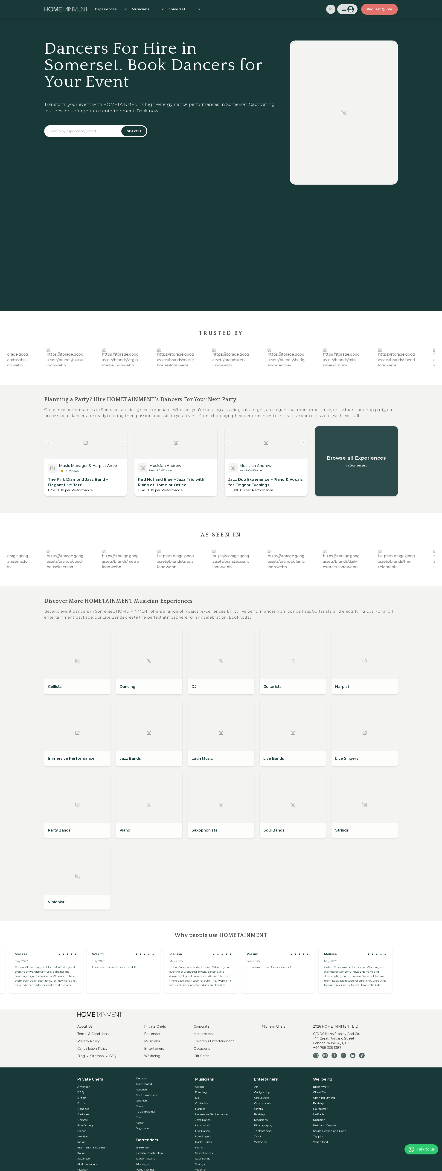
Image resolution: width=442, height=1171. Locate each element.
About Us (84, 1026)
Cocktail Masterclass (149, 1153)
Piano (199, 1147)
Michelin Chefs (273, 1026)
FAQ (112, 1056)
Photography (263, 1125)
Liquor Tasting (145, 1158)
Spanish (141, 1100)
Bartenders (153, 1034)
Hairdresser (320, 1108)
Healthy (82, 1136)
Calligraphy (262, 1092)
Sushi (139, 1106)
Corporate (201, 1026)
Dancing (201, 1092)
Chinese (82, 1120)
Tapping (318, 1136)
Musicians (152, 1041)
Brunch (82, 1103)
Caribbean (84, 1114)
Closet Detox (321, 1092)
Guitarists (201, 1103)
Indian (81, 1142)
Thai (139, 1117)
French (82, 1131)
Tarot (257, 1136)
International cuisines (91, 1147)
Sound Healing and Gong (329, 1131)
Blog (81, 1056)
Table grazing (145, 1111)
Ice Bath (318, 1114)
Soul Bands (202, 1158)
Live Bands (202, 1131)
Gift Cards (201, 1056)
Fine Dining (85, 1125)
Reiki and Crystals (325, 1125)
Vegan (140, 1122)
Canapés (83, 1108)
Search (134, 131)
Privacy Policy (88, 1041)
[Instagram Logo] (343, 1055)
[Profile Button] (347, 9)
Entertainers (154, 1048)
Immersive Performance (211, 1114)
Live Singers (203, 1136)
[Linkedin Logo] (352, 1055)
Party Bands (203, 1142)
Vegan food (320, 1142)
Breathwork (321, 1086)
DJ (197, 1097)
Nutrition (319, 1120)
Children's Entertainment (214, 1041)
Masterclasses (205, 1034)
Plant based (144, 1084)
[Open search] (330, 9)
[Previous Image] (48, 443)
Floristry (259, 1114)
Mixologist (143, 1164)
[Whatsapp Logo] (325, 1055)
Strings (200, 1164)
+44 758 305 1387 (327, 1048)
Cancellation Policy (92, 1048)
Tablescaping (263, 1131)
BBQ (80, 1092)
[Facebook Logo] (334, 1055)
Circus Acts (261, 1097)
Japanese (83, 1158)
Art (256, 1086)
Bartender (143, 1147)
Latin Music (202, 1125)
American (83, 1086)
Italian (81, 1153)
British (81, 1097)
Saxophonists (204, 1153)
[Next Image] (123, 443)
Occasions (202, 1048)
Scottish (141, 1089)
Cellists (199, 1086)
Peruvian (142, 1078)
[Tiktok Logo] (362, 1055)
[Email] (316, 1055)
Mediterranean (87, 1164)
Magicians (261, 1120)
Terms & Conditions (92, 1034)
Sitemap (97, 1056)
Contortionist (263, 1103)
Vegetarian (143, 1128)
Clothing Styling (324, 1097)
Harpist (200, 1108)
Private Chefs (155, 1026)
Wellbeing (152, 1056)
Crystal (259, 1108)
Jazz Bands (202, 1120)
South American (147, 1095)
